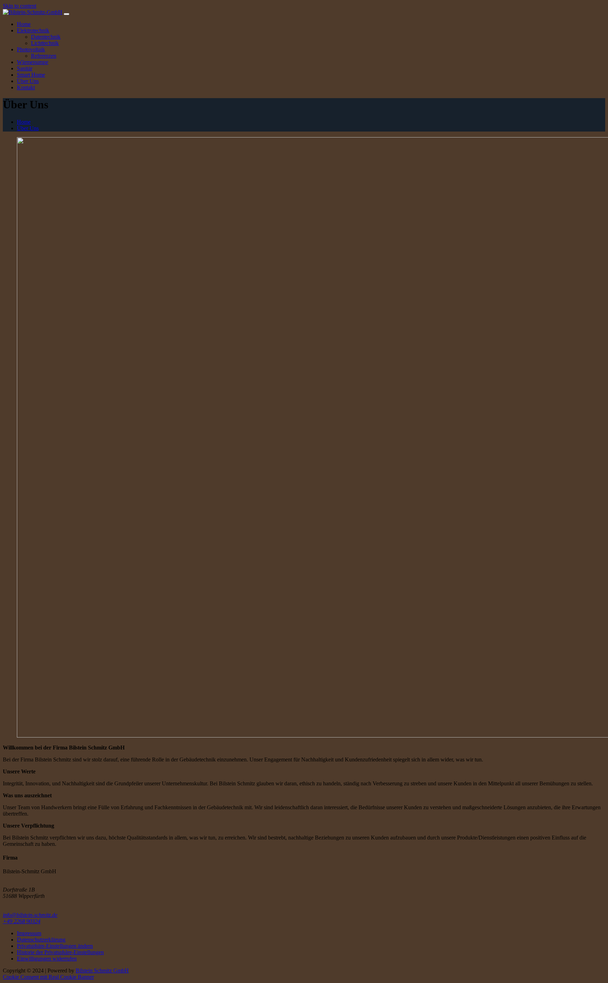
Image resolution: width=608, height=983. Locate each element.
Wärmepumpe (32, 62)
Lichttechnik (45, 43)
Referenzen (43, 56)
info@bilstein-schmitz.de (30, 915)
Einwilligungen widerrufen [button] (47, 959)
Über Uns (28, 81)
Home (24, 24)
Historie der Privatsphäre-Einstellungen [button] (60, 952)
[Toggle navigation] (66, 14)
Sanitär (24, 68)
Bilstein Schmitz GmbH (102, 971)
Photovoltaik (31, 49)
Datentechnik (46, 37)
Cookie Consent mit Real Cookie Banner (48, 977)
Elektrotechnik (33, 30)
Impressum (29, 933)
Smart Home (31, 75)
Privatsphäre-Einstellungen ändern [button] (55, 946)
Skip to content (19, 6)
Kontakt (26, 87)
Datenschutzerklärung (41, 940)
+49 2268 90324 (21, 921)
